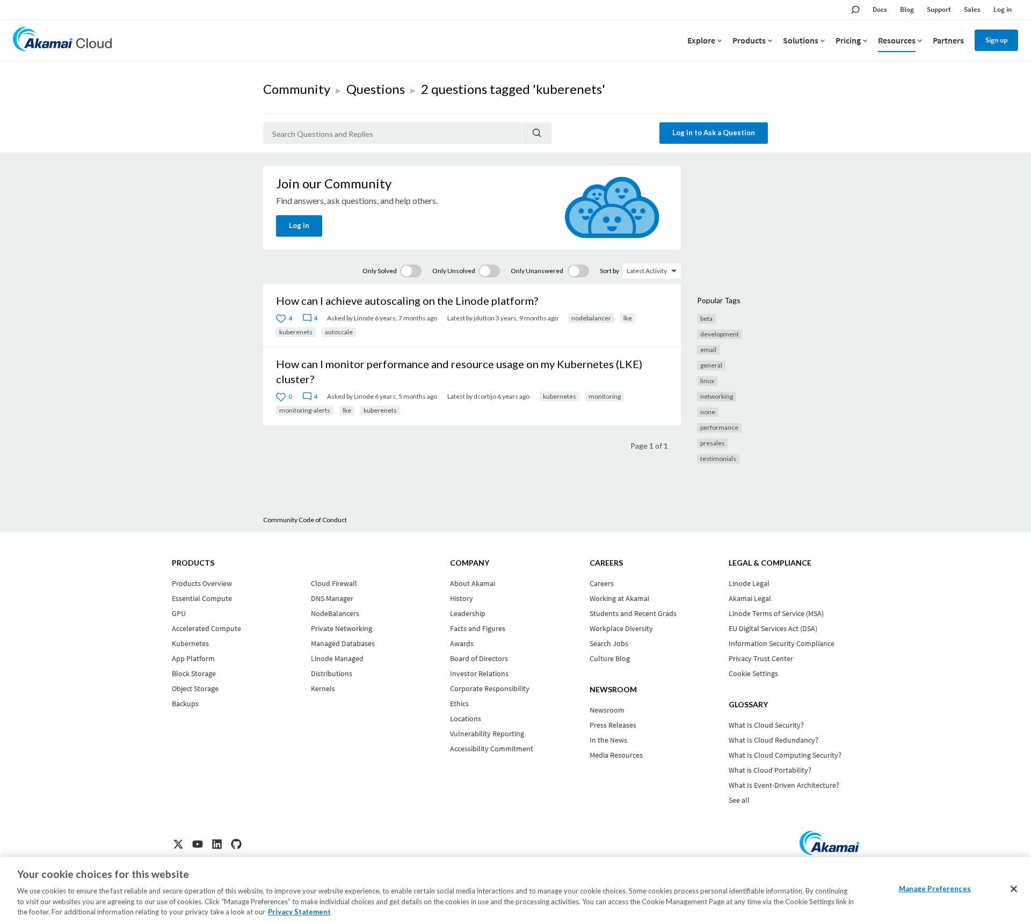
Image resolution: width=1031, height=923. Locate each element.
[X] (178, 844)
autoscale (339, 332)
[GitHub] (236, 844)
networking (716, 396)
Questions (375, 89)
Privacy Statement (299, 911)
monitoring (605, 396)
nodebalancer (591, 318)
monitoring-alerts (304, 410)
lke (627, 318)
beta (706, 318)
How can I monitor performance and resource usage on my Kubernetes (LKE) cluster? (459, 371)
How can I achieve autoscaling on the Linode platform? (407, 300)
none (707, 412)
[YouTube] (197, 844)
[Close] (1014, 889)
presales (712, 443)
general (711, 365)
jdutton (484, 318)
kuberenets (296, 332)
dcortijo (485, 396)
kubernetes (559, 396)
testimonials (718, 459)
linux (707, 381)
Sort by (609, 271)
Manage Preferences (935, 888)
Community (296, 89)
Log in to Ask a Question (713, 132)
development (719, 334)
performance (719, 427)
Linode (364, 318)
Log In (299, 225)
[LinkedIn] (216, 844)
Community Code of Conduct (305, 520)
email (708, 350)
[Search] (536, 133)
